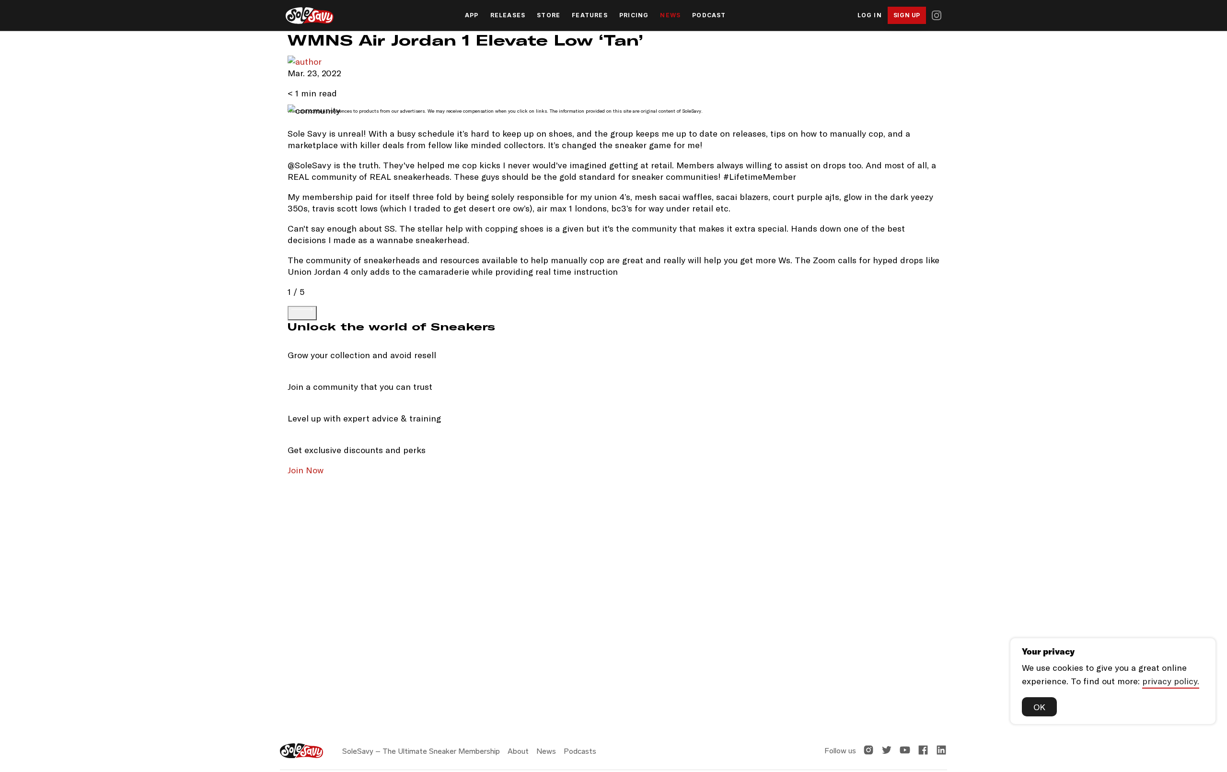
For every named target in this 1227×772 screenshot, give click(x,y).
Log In (869, 15)
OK (1039, 707)
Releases (508, 15)
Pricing (633, 15)
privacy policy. (1170, 681)
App (472, 15)
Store (548, 15)
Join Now (306, 470)
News (670, 15)
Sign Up (906, 15)
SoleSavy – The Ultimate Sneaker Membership (421, 751)
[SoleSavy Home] (310, 15)
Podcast (709, 15)
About (518, 751)
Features (590, 15)
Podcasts (580, 751)
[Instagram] (936, 15)
